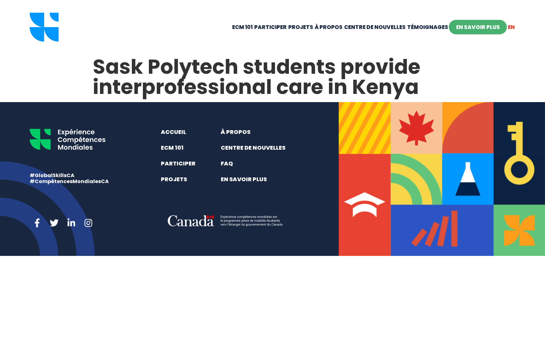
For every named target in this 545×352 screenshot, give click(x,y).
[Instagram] (88, 223)
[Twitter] (54, 223)
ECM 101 (242, 27)
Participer (270, 27)
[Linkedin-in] (71, 223)
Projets (300, 27)
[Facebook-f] (37, 223)
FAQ (227, 163)
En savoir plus (478, 27)
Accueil (173, 132)
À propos (329, 27)
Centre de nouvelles (375, 27)
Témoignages (427, 27)
